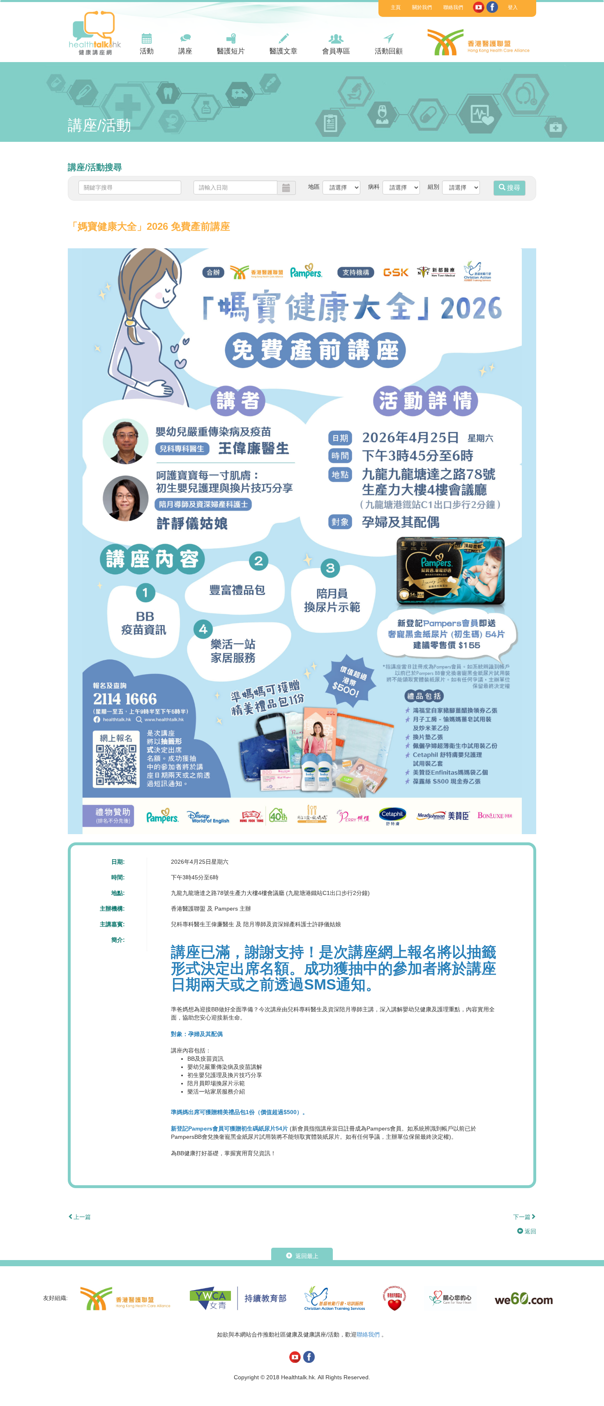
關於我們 (422, 7)
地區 (314, 186)
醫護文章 (283, 51)
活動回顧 (389, 51)
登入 (513, 7)
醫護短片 (231, 51)
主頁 (396, 7)
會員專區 (336, 51)
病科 (374, 186)
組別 (433, 186)
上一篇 (82, 1217)
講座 (185, 51)
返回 (529, 1231)
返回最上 (306, 1256)
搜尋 (512, 187)
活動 (147, 51)
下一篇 (521, 1217)
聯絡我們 (453, 7)
